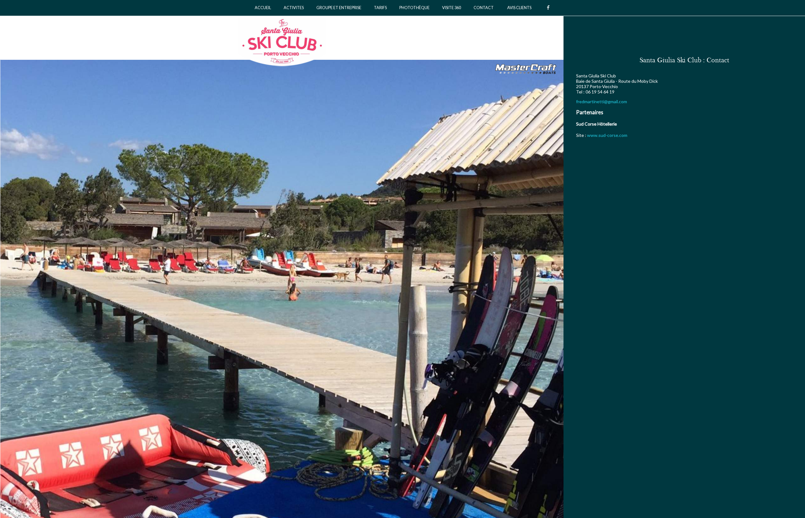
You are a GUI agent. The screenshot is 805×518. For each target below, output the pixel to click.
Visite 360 (451, 7)
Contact (484, 7)
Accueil (263, 7)
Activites (294, 7)
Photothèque (414, 7)
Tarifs (380, 7)
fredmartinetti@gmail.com (601, 101)
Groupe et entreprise (338, 7)
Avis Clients (519, 7)
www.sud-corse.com (607, 135)
